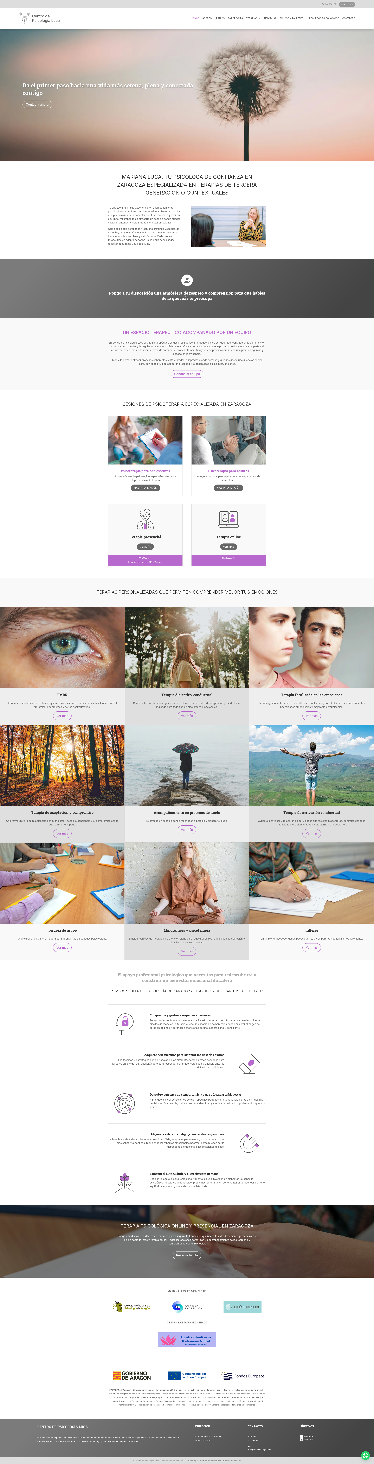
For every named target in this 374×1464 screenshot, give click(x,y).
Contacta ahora (37, 104)
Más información (145, 487)
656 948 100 (253, 1440)
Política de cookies (232, 1460)
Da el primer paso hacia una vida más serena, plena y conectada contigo (107, 88)
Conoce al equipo (187, 374)
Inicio (195, 18)
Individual (270, 18)
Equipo (220, 18)
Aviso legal (193, 1460)
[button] (365, 1455)
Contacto (348, 18)
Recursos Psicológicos (324, 18)
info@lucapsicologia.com (259, 1449)
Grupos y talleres (291, 18)
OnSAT (183, 1460)
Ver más (145, 546)
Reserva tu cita (187, 1255)
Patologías (235, 18)
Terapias (251, 18)
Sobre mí (207, 18)
